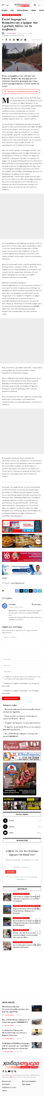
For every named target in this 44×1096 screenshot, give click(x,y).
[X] (5, 1071)
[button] (4, 5)
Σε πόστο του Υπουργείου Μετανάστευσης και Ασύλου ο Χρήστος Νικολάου (14, 1033)
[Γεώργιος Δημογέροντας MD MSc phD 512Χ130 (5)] (22, 569)
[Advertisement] (22, 216)
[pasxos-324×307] (19, 779)
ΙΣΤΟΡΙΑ (16, 894)
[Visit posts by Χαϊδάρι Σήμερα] (3, 33)
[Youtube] (22, 832)
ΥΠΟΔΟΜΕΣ (6, 15)
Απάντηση (37, 604)
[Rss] (15, 1071)
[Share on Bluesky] (17, 39)
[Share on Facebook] (6, 39)
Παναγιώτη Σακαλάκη (30, 1077)
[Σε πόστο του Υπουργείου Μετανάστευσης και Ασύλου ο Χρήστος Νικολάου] (37, 1032)
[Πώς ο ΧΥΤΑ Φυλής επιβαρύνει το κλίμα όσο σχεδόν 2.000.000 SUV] (37, 1021)
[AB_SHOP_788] (22, 526)
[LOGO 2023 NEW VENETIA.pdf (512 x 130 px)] (22, 556)
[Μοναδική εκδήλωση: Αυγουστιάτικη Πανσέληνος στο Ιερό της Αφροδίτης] (37, 1008)
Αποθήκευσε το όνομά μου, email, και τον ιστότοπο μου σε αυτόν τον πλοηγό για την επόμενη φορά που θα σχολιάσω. (23, 678)
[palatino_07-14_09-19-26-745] (22, 540)
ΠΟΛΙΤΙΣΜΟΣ (17, 942)
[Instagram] (22, 826)
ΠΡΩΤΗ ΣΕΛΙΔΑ (15, 15)
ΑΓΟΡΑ (16, 930)
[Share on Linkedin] (26, 591)
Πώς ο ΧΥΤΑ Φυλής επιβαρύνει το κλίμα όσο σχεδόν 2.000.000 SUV (16, 1020)
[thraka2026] (22, 745)
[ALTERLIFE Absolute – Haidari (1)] (22, 803)
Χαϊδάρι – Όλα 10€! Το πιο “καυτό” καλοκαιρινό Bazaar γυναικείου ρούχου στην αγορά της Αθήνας (25, 935)
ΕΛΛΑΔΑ (16, 918)
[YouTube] (9, 1071)
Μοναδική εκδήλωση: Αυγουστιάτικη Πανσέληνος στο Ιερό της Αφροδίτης (15, 1009)
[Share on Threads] (14, 39)
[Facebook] (22, 820)
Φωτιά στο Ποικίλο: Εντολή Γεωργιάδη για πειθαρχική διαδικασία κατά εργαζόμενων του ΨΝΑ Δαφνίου (27, 923)
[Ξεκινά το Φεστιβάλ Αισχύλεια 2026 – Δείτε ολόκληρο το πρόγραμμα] (7, 945)
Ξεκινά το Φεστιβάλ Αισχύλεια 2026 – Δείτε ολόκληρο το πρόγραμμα (27, 946)
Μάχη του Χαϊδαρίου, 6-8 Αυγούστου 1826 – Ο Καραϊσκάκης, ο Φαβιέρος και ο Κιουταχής (26, 911)
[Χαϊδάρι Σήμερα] (22, 5)
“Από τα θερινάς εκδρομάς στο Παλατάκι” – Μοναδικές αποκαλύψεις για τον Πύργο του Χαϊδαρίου (26, 898)
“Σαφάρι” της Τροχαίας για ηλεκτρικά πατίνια (22, 723)
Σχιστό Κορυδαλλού (17, 583)
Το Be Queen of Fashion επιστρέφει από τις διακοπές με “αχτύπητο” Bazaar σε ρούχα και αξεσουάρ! (16, 1046)
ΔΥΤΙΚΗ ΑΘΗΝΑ (18, 906)
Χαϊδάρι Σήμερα (12, 33)
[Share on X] (10, 39)
